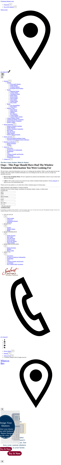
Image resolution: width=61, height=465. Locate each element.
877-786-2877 (54, 180)
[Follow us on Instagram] (4, 344)
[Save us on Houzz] (4, 347)
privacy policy (19, 211)
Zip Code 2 (3, 202)
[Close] (2, 409)
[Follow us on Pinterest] (4, 342)
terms (13, 211)
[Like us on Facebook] (4, 340)
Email (2, 199)
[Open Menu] (2, 74)
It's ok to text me (6, 206)
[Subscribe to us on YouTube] (4, 346)
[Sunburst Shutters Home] (7, 1)
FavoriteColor (4, 190)
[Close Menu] (2, 77)
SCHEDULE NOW (5, 207)
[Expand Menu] (10, 4)
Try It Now (14, 453)
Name (2, 193)
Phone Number (4, 196)
